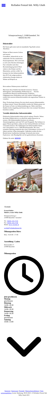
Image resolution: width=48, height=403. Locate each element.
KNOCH (18, 138)
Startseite (7, 391)
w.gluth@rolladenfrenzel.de (13, 228)
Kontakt (21, 391)
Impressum (14, 391)
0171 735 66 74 (14, 225)
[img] (24, 21)
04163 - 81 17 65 (12, 221)
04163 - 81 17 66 (12, 223)
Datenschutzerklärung (32, 391)
